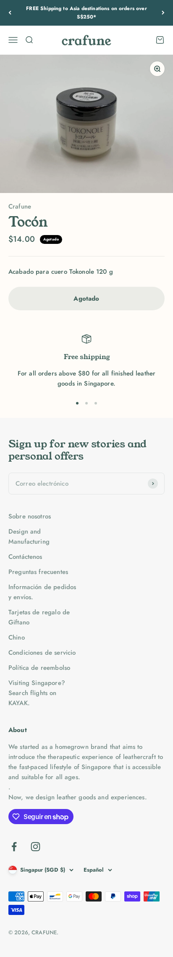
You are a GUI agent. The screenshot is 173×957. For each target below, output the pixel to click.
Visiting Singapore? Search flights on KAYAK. (36, 693)
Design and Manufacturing (29, 536)
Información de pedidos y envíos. (42, 592)
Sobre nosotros (29, 516)
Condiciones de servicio (42, 652)
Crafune (19, 206)
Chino (16, 637)
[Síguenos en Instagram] (35, 846)
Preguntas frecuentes (38, 571)
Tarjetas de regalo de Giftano (39, 617)
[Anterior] (9, 12)
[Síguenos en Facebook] (14, 846)
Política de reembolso (39, 667)
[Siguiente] (163, 12)
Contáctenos (25, 556)
